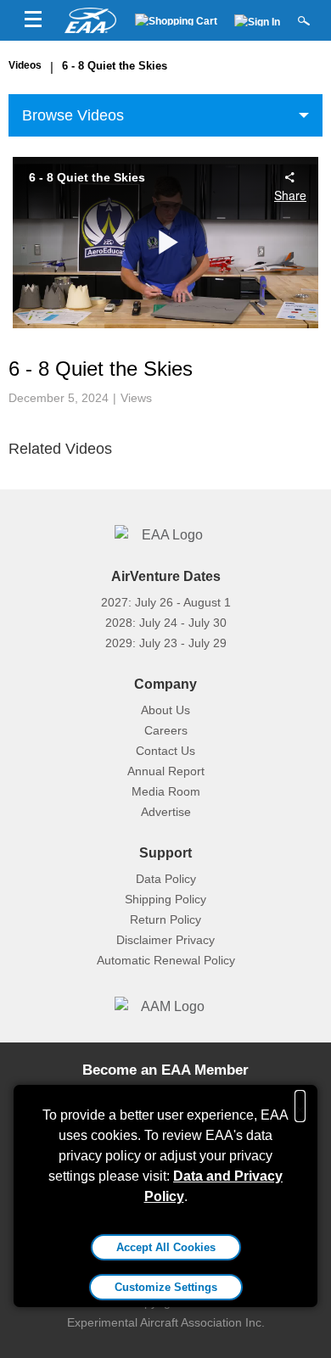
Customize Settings (166, 1287)
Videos (25, 65)
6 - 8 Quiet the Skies (114, 65)
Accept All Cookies (166, 1247)
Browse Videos (73, 115)
